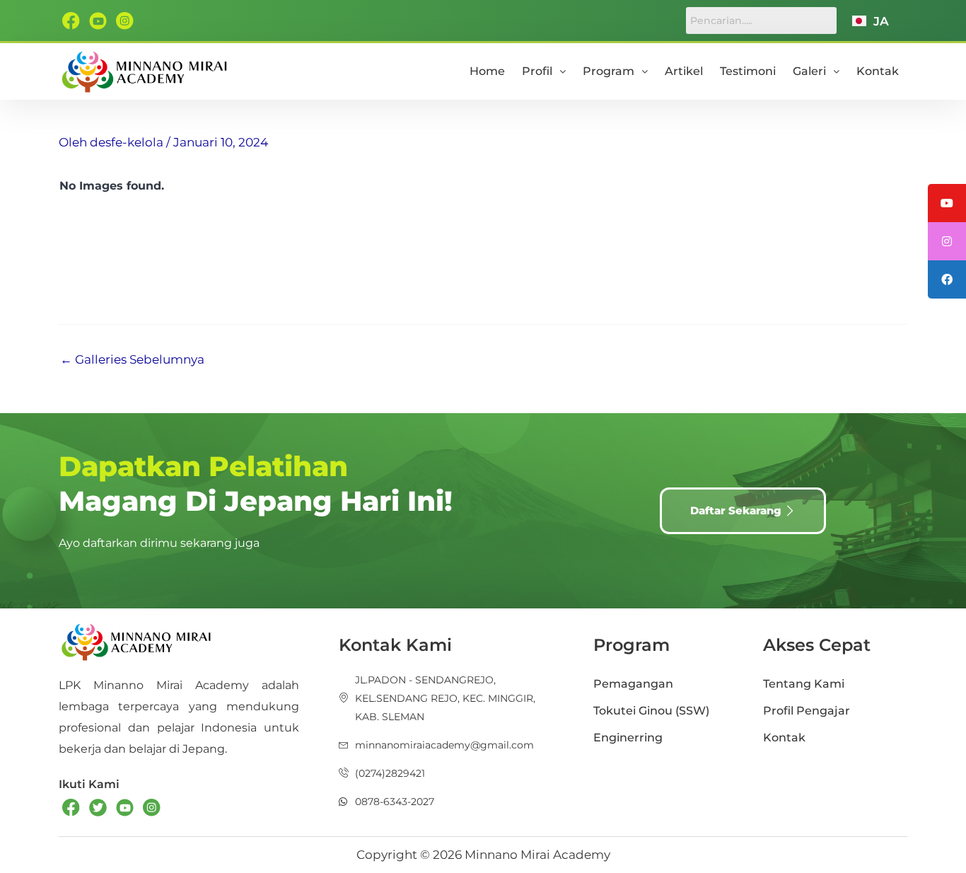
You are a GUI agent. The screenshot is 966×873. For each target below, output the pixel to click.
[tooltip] (947, 203)
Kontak (877, 71)
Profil (537, 71)
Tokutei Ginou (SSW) (651, 710)
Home (487, 71)
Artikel (684, 71)
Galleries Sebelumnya (132, 360)
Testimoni (748, 71)
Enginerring (628, 737)
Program (608, 71)
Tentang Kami (803, 683)
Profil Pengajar (806, 710)
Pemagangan (633, 683)
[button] (543, 71)
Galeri (809, 71)
